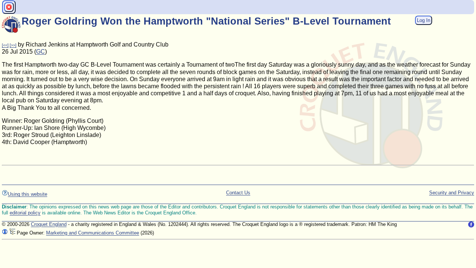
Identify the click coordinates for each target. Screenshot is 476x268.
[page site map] (12, 233)
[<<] (5, 45)
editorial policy (25, 213)
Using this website (27, 194)
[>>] (13, 45)
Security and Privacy (451, 192)
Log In (423, 20)
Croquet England (49, 224)
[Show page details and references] (5, 233)
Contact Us (238, 192)
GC (40, 51)
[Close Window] (9, 7)
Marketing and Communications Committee (92, 233)
